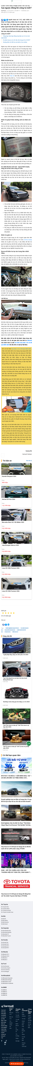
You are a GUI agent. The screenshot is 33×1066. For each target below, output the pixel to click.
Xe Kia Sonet (4, 924)
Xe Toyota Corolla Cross (7, 912)
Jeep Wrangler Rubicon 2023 (10, 545)
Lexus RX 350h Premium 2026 (10, 568)
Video (17, 1038)
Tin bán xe (7, 461)
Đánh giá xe (17, 1024)
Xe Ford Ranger (5, 971)
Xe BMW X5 (4, 993)
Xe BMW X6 (4, 995)
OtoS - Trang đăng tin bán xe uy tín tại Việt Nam (29, 1021)
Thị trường (17, 1035)
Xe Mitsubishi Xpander (6, 978)
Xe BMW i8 (4, 990)
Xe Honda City (4, 942)
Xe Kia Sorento (5, 922)
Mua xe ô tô (11, 1013)
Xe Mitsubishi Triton (6, 981)
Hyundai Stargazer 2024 (9, 476)
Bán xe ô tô (11, 1017)
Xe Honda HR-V (5, 947)
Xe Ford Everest (5, 966)
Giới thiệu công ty (24, 1014)
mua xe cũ (7, 631)
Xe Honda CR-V (5, 946)
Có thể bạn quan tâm (12, 755)
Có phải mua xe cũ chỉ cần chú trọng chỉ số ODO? (16, 40)
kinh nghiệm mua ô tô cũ (12, 628)
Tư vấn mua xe (17, 1016)
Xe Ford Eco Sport (5, 968)
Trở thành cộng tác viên (10, 1025)
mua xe (12, 75)
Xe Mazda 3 (4, 959)
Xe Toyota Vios (5, 906)
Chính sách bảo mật (23, 1024)
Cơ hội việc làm (23, 1038)
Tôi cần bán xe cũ (17, 1063)
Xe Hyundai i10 (5, 934)
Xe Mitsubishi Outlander (7, 983)
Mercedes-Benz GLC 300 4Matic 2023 (13, 522)
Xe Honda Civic (5, 944)
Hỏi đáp (17, 1041)
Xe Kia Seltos (4, 920)
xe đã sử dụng (27, 239)
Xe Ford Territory (5, 969)
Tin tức (17, 1012)
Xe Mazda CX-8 (5, 956)
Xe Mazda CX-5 (5, 954)
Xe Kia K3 (3, 918)
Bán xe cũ (15, 631)
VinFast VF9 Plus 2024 (8, 499)
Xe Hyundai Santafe (6, 932)
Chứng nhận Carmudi (24, 1044)
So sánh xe (17, 1029)
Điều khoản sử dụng (23, 1031)
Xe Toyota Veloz (5, 908)
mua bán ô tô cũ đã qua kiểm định (21, 349)
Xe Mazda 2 (4, 957)
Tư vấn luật (17, 1020)
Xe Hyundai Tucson (6, 935)
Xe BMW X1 (4, 991)
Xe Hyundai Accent (6, 930)
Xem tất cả (29, 460)
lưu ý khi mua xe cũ (10, 630)
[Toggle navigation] (31, 1)
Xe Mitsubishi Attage (6, 979)
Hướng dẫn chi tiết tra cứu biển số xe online (15, 42)
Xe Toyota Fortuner (6, 910)
